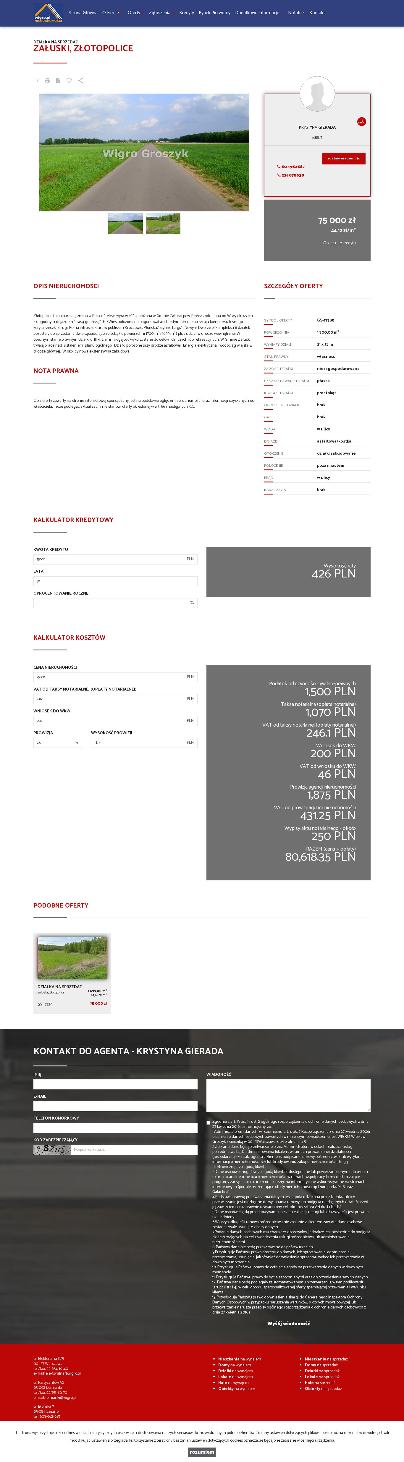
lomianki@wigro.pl (61, 1397)
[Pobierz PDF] (58, 81)
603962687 (292, 167)
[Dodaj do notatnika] (69, 81)
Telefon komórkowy (56, 1119)
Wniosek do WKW (51, 711)
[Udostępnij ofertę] (80, 81)
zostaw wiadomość (344, 158)
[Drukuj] (47, 81)
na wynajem (239, 1359)
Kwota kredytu (50, 550)
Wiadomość (218, 1075)
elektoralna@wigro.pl (63, 1373)
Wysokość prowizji (111, 733)
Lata (38, 572)
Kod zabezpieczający (55, 1140)
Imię (37, 1075)
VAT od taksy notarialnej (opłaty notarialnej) (85, 690)
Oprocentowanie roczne (60, 594)
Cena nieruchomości (55, 668)
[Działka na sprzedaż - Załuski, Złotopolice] (72, 973)
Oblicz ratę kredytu (339, 243)
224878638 (292, 175)
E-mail (39, 1097)
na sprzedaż (326, 1359)
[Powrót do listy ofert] (37, 81)
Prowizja (43, 733)
